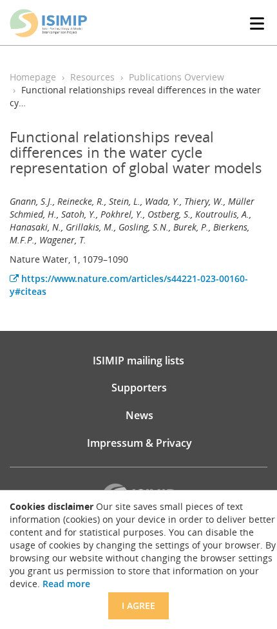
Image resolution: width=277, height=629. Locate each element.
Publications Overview (176, 77)
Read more (66, 583)
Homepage (33, 77)
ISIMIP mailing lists (138, 360)
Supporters (139, 387)
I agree (138, 605)
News (139, 415)
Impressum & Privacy (139, 443)
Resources (92, 77)
